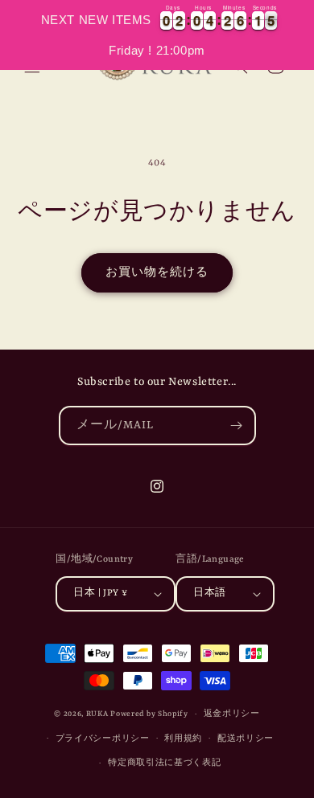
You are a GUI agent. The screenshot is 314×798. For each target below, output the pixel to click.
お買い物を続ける (157, 273)
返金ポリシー (232, 714)
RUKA (97, 714)
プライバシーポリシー (103, 739)
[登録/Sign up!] (236, 425)
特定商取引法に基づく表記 (164, 763)
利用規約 (183, 739)
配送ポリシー (245, 739)
